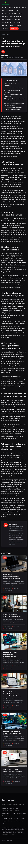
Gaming (19, 25)
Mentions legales (18, 821)
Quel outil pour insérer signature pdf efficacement (12, 770)
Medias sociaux (7, 22)
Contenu (5, 16)
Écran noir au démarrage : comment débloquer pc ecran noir (11, 577)
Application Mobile (16, 16)
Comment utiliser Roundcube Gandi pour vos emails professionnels (12, 694)
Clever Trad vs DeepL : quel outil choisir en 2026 (12, 615)
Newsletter (6, 13)
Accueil (4, 7)
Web (3, 10)
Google (4, 25)
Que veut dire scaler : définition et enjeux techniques (10, 654)
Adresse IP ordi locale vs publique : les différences (12, 733)
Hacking (18, 19)
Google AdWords (7, 19)
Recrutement (10, 10)
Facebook (17, 22)
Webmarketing (16, 13)
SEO (18, 10)
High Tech (12, 25)
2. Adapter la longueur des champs (14, 88)
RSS (3, 823)
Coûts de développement (17, 7)
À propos (5, 28)
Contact (14, 28)
